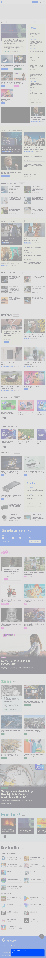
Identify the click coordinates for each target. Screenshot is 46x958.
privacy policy (28, 953)
